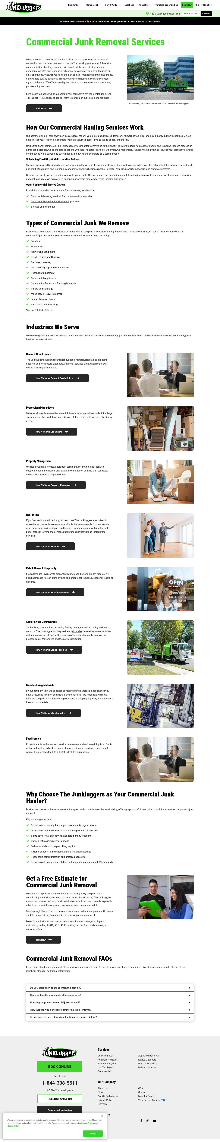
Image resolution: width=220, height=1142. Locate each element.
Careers (142, 1092)
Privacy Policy (105, 1100)
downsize (77, 631)
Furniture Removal (107, 1059)
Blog (100, 1092)
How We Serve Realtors (47, 546)
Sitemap (102, 1103)
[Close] (102, 1116)
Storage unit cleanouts (43, 206)
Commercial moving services (46, 196)
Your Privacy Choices (149, 1100)
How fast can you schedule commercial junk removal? (60, 1010)
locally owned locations (52, 175)
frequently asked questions (113, 967)
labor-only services (41, 528)
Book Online (59, 1066)
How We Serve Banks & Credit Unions (54, 378)
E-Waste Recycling (107, 1063)
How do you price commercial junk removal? (55, 1002)
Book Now (40, 939)
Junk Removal (105, 1055)
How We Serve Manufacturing (50, 713)
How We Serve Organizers (49, 431)
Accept (93, 1133)
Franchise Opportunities (60, 1110)
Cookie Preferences (89, 1122)
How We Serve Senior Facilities (51, 649)
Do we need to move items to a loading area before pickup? (63, 1017)
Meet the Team (146, 1096)
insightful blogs (34, 970)
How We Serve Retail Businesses (52, 592)
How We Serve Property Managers (53, 485)
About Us (102, 1088)
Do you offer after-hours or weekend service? (55, 988)
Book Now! (41, 108)
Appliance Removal (148, 1055)
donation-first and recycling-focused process (165, 145)
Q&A (140, 1088)
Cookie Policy (13, 1125)
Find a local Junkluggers (60, 1098)
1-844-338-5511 (60, 1082)
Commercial (104, 1071)
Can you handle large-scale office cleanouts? (55, 995)
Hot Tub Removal (107, 1067)
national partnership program (79, 178)
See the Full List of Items (39, 310)
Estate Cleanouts (147, 1059)
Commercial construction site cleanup (51, 201)
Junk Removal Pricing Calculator (43, 915)
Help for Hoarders (147, 1063)
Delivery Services (147, 1067)
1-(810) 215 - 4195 (36, 97)
